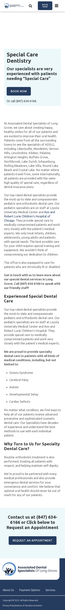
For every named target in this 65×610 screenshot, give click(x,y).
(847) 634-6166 (26, 101)
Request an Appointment (32, 540)
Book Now (45, 6)
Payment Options (29, 590)
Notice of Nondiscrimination (28, 606)
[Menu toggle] (57, 6)
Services (50, 590)
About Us (8, 590)
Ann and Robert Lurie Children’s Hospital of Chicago (29, 216)
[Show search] (30, 5)
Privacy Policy (9, 606)
